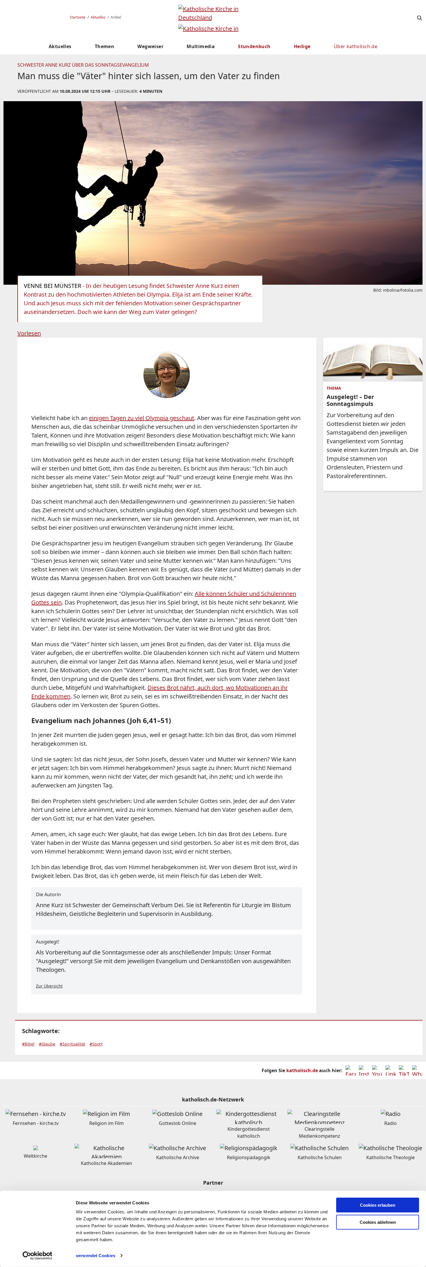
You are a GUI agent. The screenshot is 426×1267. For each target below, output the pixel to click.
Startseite (77, 17)
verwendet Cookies (95, 1255)
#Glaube (47, 1044)
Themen (104, 46)
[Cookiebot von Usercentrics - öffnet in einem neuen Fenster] (37, 1255)
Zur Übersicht (49, 986)
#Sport (96, 1044)
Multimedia (201, 46)
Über (355, 46)
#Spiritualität (72, 1044)
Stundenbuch (254, 46)
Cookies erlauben (377, 1205)
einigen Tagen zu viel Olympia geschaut (141, 418)
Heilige (302, 46)
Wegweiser (150, 46)
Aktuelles (98, 17)
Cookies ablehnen (378, 1222)
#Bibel (28, 1044)
